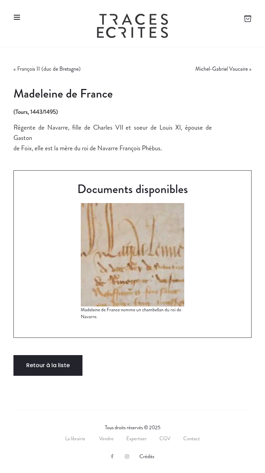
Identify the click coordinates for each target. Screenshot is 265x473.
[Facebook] (112, 456)
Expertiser (136, 438)
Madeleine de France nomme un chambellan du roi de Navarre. (131, 313)
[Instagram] (127, 456)
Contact (191, 438)
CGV (164, 438)
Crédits (146, 456)
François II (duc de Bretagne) (49, 69)
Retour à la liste (48, 365)
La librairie (75, 438)
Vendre (106, 438)
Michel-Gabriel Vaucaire (221, 69)
